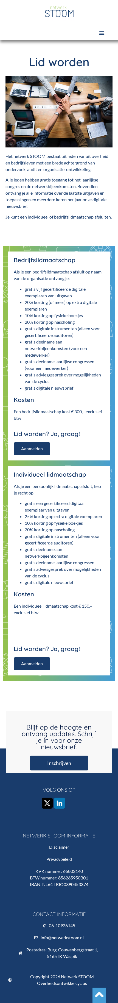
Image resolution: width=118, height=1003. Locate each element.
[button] (102, 33)
